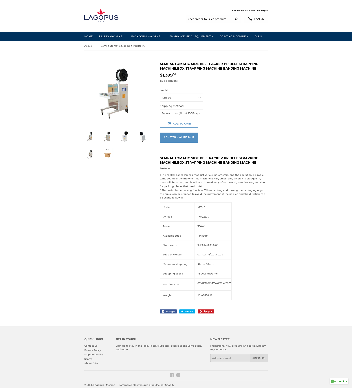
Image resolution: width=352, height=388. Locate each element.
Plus (258, 36)
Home (88, 36)
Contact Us (91, 345)
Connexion (238, 10)
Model (164, 90)
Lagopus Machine (104, 384)
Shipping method (172, 106)
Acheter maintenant (179, 137)
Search (88, 358)
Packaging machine (146, 36)
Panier (259, 19)
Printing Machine (233, 36)
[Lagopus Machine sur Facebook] (172, 375)
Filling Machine (111, 36)
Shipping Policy (93, 354)
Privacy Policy (92, 350)
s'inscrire (258, 358)
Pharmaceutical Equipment (190, 36)
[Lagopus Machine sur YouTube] (178, 375)
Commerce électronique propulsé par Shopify (146, 384)
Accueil (88, 45)
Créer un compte (258, 10)
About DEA (91, 363)
